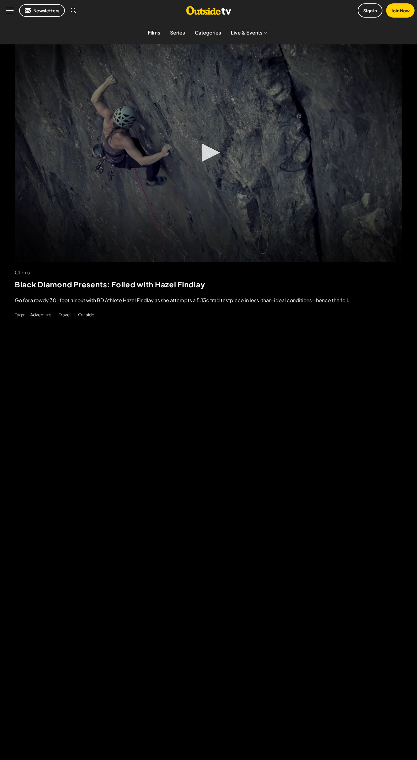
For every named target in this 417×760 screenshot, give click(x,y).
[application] (208, 153)
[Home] (208, 10)
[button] (208, 152)
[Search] (73, 10)
